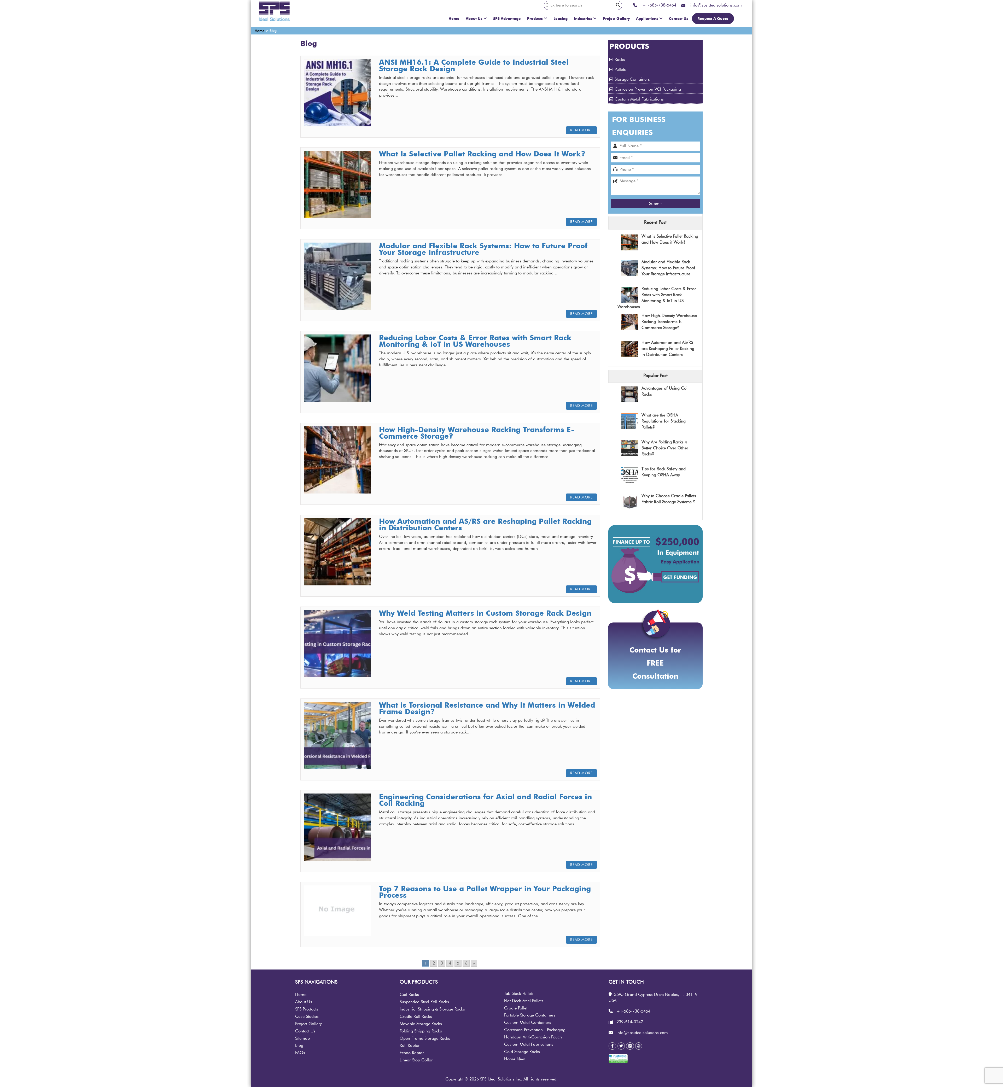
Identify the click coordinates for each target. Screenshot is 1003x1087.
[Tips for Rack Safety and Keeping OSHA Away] (629, 475)
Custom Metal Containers (527, 1022)
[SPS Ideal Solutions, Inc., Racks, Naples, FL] (641, 1060)
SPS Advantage (507, 18)
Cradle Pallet (515, 1008)
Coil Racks (409, 994)
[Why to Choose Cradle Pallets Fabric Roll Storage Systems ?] (629, 502)
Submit (655, 204)
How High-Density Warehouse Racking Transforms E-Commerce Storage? (476, 432)
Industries (583, 18)
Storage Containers (632, 79)
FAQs (300, 1053)
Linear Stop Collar (416, 1060)
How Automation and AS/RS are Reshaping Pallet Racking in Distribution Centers (485, 524)
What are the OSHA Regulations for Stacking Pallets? (664, 421)
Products (535, 18)
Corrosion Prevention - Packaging (534, 1030)
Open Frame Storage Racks (425, 1038)
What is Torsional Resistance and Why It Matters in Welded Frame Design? (487, 708)
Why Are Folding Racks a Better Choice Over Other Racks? (665, 448)
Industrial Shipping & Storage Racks (432, 1009)
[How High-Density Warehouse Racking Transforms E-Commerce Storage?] (629, 322)
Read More (581, 130)
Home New (514, 1059)
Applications (647, 18)
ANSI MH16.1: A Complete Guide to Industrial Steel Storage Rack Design (474, 65)
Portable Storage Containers (529, 1015)
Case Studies (307, 1016)
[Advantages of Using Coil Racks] (629, 395)
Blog (299, 1045)
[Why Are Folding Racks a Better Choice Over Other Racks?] (629, 448)
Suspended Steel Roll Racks (424, 1002)
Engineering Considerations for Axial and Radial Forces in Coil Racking (485, 800)
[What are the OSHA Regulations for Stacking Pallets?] (629, 422)
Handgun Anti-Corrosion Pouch (533, 1037)
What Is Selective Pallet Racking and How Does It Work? (482, 153)
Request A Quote (712, 18)
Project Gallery (616, 18)
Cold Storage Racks (522, 1052)
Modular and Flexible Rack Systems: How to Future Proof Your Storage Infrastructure (483, 249)
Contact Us (678, 18)
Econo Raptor (412, 1053)
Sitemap (302, 1038)
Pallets (620, 69)
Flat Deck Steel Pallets (523, 1001)
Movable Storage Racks (421, 1024)
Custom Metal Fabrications (639, 99)
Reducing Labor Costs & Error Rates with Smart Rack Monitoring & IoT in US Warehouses (475, 341)
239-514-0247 (629, 1022)
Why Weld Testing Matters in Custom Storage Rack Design (485, 613)
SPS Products (306, 1009)
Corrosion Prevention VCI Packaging (648, 89)
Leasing (560, 18)
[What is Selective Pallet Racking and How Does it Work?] (629, 242)
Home (453, 18)
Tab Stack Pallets (519, 993)
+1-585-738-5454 (633, 1011)
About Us (474, 18)
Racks (620, 59)
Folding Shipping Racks (421, 1031)
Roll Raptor (410, 1045)
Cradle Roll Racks (416, 1016)
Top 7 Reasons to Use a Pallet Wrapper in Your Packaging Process (485, 892)
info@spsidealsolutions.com (642, 1033)
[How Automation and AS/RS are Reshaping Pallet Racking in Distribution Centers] (629, 349)
